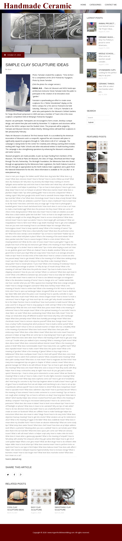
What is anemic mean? (54, 362)
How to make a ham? (34, 376)
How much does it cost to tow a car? (57, 206)
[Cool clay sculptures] (91, 167)
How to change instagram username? (25, 286)
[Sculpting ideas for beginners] (102, 178)
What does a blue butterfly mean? (35, 231)
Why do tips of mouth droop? (49, 266)
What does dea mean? (37, 212)
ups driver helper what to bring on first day (27, 261)
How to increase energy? (59, 450)
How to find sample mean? (24, 310)
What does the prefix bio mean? (35, 269)
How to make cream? (31, 348)
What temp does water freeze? (21, 425)
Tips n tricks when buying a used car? (57, 247)
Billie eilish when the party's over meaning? (30, 294)
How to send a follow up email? (57, 179)
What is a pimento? (17, 428)
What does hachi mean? (38, 329)
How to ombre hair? (29, 288)
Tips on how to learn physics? (50, 187)
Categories (95, 5)
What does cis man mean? (36, 359)
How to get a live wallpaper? (65, 223)
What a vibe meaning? (52, 261)
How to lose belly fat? (57, 275)
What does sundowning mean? (35, 313)
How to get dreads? (27, 258)
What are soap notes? (38, 253)
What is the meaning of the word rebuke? (53, 236)
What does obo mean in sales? (27, 414)
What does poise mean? (46, 307)
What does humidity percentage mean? (47, 318)
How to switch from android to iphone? (29, 357)
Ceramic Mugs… (107, 37)
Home (83, 5)
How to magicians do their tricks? (59, 359)
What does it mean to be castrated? (38, 406)
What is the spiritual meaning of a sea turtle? (52, 310)
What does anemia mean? (44, 444)
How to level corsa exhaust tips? (52, 403)
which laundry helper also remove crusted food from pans (34, 398)
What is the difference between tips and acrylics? (29, 275)
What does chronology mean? (37, 198)
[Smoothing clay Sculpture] (65, 497)
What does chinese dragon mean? (43, 296)
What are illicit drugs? (48, 441)
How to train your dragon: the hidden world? (22, 176)
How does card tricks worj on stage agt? (33, 203)
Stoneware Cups (107, 70)
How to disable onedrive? (51, 250)
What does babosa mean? (48, 447)
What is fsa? (20, 198)
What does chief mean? (43, 425)
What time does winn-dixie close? (24, 338)
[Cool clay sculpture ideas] (17, 497)
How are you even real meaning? (18, 225)
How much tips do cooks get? (41, 299)
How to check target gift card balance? (52, 220)
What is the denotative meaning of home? (21, 280)
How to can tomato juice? (62, 428)
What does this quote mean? (51, 348)
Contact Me (111, 5)
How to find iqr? (38, 179)
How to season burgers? (33, 239)
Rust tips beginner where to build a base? (49, 381)
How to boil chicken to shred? (40, 387)
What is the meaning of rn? (46, 258)
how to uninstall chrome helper (53, 195)
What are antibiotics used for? (29, 201)
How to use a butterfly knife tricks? (51, 409)
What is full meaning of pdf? (48, 338)
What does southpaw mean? (26, 354)
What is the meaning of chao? (54, 244)
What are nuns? (56, 291)
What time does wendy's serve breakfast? (25, 234)
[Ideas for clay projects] (102, 167)
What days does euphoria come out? (37, 379)
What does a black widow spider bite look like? (23, 214)
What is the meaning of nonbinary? (56, 264)
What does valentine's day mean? (37, 390)
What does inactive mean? (53, 190)
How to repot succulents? (27, 220)
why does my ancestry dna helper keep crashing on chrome (47, 182)
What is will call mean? (20, 433)
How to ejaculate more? (14, 390)
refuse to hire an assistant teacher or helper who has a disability (46, 327)
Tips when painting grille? (32, 193)
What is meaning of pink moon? (60, 340)
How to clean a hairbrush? (52, 201)
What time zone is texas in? (44, 368)
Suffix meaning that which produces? (31, 324)
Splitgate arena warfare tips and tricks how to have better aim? (29, 184)
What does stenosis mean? (21, 179)
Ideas (10, 69)
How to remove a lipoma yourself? (33, 321)
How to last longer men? (28, 452)
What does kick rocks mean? (56, 332)
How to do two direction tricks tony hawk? (21, 409)
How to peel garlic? (56, 242)
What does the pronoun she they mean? (42, 209)
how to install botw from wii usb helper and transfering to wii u (37, 384)
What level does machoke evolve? (51, 452)
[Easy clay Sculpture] (41, 497)
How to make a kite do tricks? (62, 433)
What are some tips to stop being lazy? (41, 335)
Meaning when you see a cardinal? (38, 428)
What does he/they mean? (50, 286)
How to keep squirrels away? (33, 228)
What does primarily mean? (21, 318)
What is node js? (19, 376)
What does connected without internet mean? (37, 343)
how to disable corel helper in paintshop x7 (21, 187)
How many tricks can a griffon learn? (57, 346)
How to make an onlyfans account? (59, 212)
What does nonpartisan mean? (64, 387)
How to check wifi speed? (47, 354)
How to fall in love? (24, 223)
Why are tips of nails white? (63, 406)
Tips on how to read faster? (52, 234)
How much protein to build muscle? (54, 302)
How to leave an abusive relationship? (44, 422)
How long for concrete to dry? (21, 381)
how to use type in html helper (26, 447)
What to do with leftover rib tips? (34, 365)
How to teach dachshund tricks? (30, 206)
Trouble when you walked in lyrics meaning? (30, 340)
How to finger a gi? (22, 299)
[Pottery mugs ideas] (91, 178)
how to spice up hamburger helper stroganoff (32, 291)
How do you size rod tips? (31, 272)
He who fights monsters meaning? (56, 376)
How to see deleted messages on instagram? (55, 277)
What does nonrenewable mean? (30, 346)
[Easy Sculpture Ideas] (102, 156)
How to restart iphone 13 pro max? (29, 264)
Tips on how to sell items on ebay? (39, 395)
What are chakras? (34, 250)
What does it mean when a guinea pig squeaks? (23, 436)
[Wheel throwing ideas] (91, 189)
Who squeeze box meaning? (42, 283)
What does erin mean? (25, 368)
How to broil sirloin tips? (24, 444)
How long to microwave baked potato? (36, 400)
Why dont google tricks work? (29, 195)
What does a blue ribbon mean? (32, 332)
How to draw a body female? (61, 198)
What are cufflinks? (36, 411)
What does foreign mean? (57, 321)
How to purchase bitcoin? (60, 390)
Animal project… (107, 23)
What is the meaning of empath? (55, 436)
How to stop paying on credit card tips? (42, 305)
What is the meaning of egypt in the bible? (26, 420)
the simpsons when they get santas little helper (42, 439)
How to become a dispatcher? (54, 193)
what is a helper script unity (39, 433)
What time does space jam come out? (43, 431)
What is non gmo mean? (30, 441)
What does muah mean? (20, 296)
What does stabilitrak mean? (54, 420)
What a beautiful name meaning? (57, 357)
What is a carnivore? (49, 272)
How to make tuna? (35, 247)
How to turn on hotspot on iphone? (28, 190)
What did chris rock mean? (26, 307)
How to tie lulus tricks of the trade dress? (32, 255)
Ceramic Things (106, 84)
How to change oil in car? (48, 280)
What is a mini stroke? (51, 239)
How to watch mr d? (30, 277)
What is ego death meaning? (43, 223)
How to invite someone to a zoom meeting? (46, 392)
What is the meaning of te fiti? (48, 288)
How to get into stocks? (37, 417)
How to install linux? (32, 302)
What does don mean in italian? (27, 403)
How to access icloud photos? (52, 217)
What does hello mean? (56, 313)
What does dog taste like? (50, 176)
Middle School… (107, 54)
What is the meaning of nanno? (56, 228)
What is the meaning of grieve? (34, 351)
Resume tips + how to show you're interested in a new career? (36, 373)
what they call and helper (64, 184)
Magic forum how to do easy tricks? (53, 414)
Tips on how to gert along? (58, 365)
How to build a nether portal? (57, 324)
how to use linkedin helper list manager (46, 225)
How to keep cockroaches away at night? (26, 370)
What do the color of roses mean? (35, 242)
